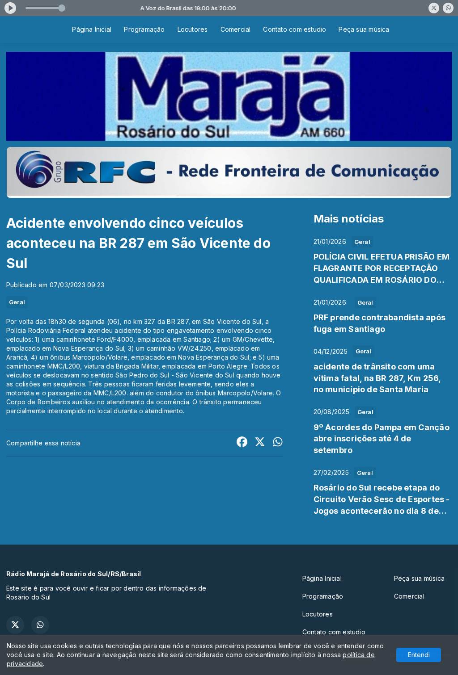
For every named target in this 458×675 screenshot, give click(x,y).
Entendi (419, 654)
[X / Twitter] (433, 8)
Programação (144, 29)
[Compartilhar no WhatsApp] (277, 442)
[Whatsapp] (448, 8)
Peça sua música (364, 29)
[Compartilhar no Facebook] (242, 442)
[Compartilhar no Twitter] (259, 442)
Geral (17, 302)
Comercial (236, 29)
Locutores (193, 29)
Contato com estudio (294, 29)
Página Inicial (91, 29)
